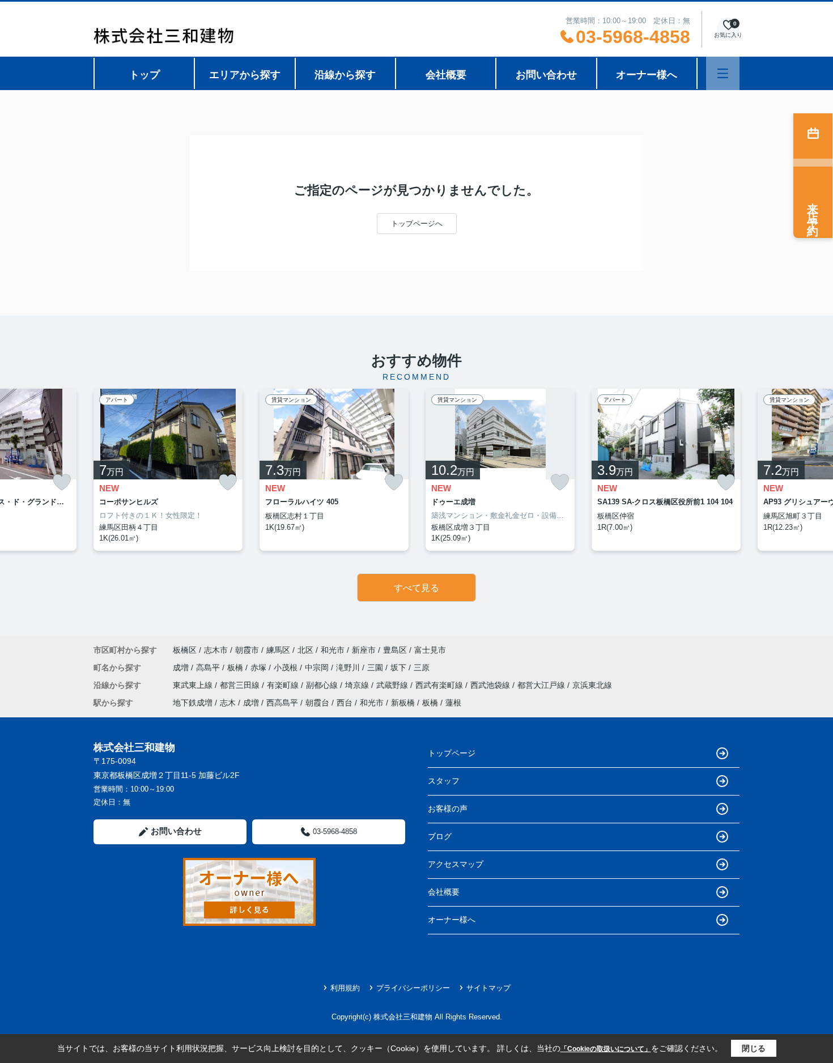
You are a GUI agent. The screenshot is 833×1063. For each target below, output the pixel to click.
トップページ (451, 753)
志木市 (216, 649)
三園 (376, 667)
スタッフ (444, 780)
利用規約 (345, 988)
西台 (344, 702)
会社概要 (446, 74)
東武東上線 (194, 685)
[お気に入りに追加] (62, 482)
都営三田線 (241, 685)
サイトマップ (488, 988)
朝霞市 (247, 649)
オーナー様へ (646, 74)
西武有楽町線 (440, 685)
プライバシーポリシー (413, 988)
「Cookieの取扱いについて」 (605, 1049)
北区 (305, 649)
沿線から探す (345, 74)
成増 (182, 667)
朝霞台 (317, 702)
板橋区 (185, 649)
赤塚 (259, 667)
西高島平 (282, 702)
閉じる (754, 1048)
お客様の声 (448, 808)
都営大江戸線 (542, 685)
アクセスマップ (455, 864)
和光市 (333, 649)
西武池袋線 (491, 685)
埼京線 (358, 685)
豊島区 (395, 649)
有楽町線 (284, 685)
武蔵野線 (393, 685)
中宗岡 (318, 667)
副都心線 (323, 685)
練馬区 (278, 649)
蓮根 (453, 702)
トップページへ (417, 223)
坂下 (399, 667)
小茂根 (287, 667)
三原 (422, 667)
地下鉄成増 (192, 702)
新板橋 (403, 702)
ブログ (440, 836)
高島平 (209, 667)
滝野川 (349, 667)
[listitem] (168, 470)
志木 (228, 702)
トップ (144, 74)
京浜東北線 (592, 685)
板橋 (236, 667)
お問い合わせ (546, 74)
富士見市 (430, 649)
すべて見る (416, 588)
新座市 (364, 649)
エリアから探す (244, 74)
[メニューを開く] (723, 73)
